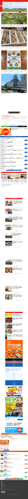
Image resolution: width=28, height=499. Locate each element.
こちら (7, 49)
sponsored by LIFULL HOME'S (20, 451)
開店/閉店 (11, 12)
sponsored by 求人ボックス (20, 136)
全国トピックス (2, 12)
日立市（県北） (7, 371)
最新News (6, 12)
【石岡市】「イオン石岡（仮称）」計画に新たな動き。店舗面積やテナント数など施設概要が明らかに (18, 234)
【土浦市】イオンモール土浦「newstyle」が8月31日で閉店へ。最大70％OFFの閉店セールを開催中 (17, 295)
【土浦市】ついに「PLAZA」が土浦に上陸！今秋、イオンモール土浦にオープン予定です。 (18, 242)
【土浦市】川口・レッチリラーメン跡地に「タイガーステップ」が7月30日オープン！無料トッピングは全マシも (18, 226)
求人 (8, 12)
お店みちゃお (17, 12)
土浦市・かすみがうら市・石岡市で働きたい (11, 136)
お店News (14, 12)
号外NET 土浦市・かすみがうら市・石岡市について (7, 489)
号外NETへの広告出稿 (4, 485)
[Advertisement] (14, 192)
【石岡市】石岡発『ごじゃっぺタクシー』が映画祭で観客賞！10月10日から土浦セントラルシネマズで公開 (18, 315)
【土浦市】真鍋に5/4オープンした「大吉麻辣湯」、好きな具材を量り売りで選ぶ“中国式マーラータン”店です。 (18, 269)
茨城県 (11, 4)
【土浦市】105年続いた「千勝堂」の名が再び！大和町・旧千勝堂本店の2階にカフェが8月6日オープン (17, 287)
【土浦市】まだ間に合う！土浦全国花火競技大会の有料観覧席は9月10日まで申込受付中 (17, 319)
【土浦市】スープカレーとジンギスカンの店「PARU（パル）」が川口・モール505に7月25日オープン (18, 210)
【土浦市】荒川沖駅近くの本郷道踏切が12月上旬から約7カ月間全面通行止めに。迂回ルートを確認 (17, 325)
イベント (24, 12)
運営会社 (3, 482)
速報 (26, 12)
